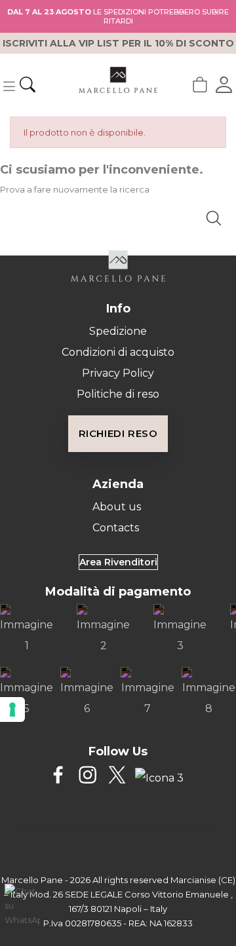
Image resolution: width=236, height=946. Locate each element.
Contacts (115, 527)
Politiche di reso (118, 394)
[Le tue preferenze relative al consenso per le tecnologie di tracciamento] (12, 709)
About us (116, 507)
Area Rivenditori (118, 562)
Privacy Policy (118, 373)
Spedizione (118, 331)
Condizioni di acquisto (118, 352)
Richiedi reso (118, 433)
